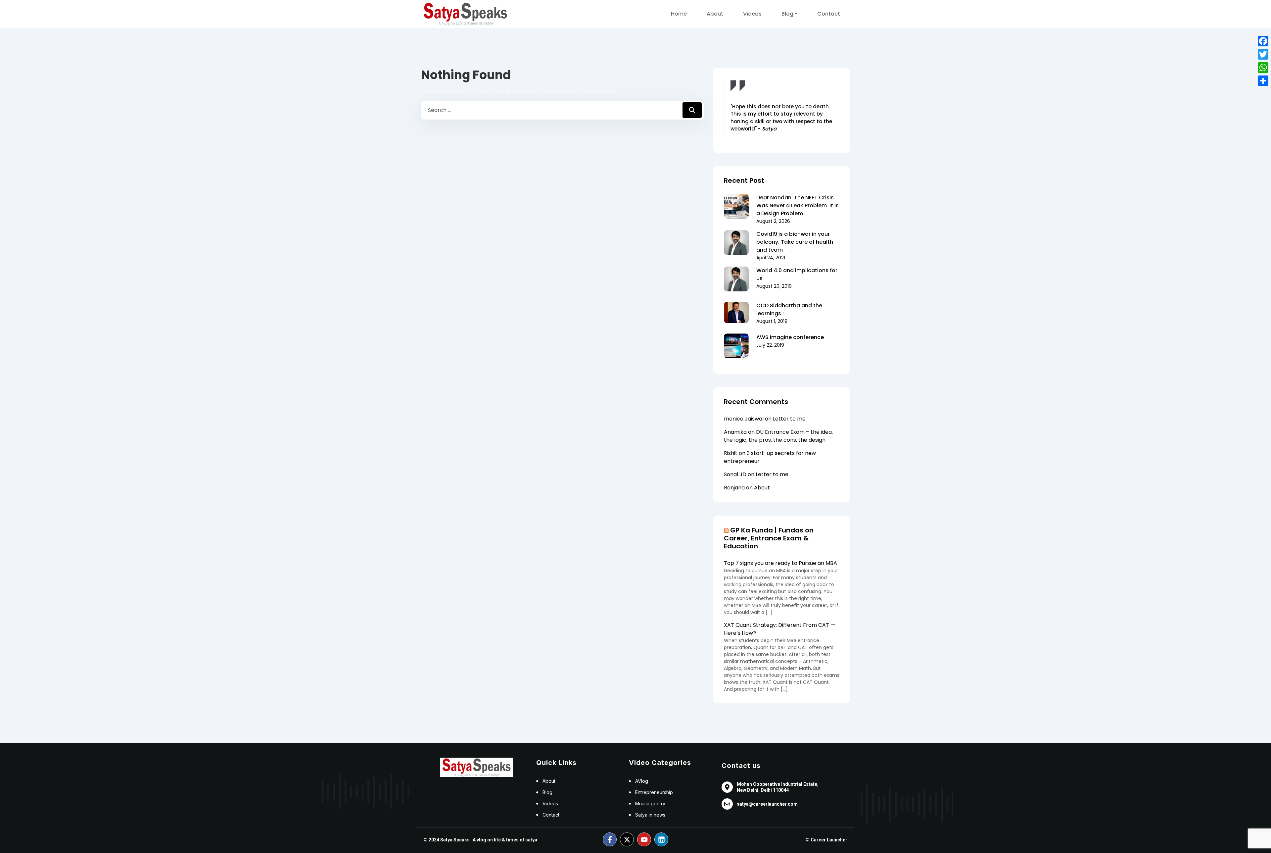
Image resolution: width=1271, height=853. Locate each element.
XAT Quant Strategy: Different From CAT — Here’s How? (779, 629)
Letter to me (789, 419)
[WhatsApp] (1263, 67)
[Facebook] (1263, 41)
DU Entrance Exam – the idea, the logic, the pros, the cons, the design (778, 436)
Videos (752, 14)
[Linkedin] (661, 839)
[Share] (1263, 80)
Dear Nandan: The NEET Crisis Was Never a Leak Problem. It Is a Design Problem (797, 205)
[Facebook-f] (610, 839)
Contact (828, 14)
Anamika (735, 432)
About (715, 14)
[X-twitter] (627, 839)
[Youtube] (644, 839)
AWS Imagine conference (790, 337)
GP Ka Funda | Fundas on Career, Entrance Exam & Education (769, 538)
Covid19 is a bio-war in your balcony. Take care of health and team (794, 242)
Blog (787, 14)
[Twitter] (1263, 54)
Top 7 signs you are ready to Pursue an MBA (780, 563)
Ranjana (734, 487)
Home (679, 14)
